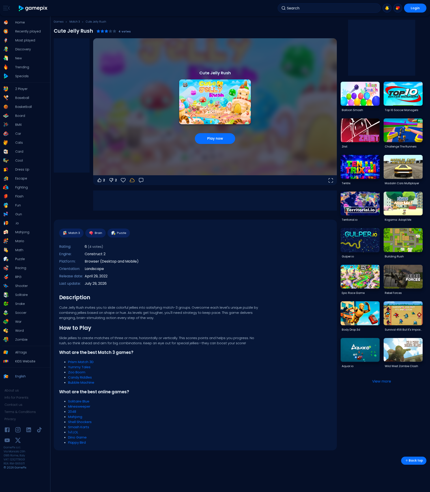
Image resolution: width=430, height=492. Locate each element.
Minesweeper (79, 406)
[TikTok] (39, 430)
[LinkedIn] (28, 430)
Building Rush (394, 256)
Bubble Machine (81, 382)
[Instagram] (18, 430)
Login (415, 8)
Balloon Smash (352, 110)
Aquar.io (347, 366)
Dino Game (77, 437)
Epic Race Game (353, 293)
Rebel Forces (393, 293)
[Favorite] (397, 8)
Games (59, 22)
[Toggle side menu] (5, 8)
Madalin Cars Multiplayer (402, 183)
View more (381, 381)
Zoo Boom (76, 372)
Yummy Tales (79, 367)
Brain (98, 233)
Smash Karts (78, 427)
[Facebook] (7, 430)
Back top (416, 460)
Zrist (344, 146)
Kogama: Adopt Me (398, 220)
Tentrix (346, 183)
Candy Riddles (80, 377)
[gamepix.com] (33, 8)
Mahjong (75, 416)
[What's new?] (387, 8)
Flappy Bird (77, 442)
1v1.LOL (73, 432)
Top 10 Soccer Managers (401, 110)
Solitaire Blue (78, 401)
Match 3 (74, 22)
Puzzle (121, 233)
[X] (18, 441)
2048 (72, 411)
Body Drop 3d (351, 330)
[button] (23, 22)
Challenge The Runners (401, 146)
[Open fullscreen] (330, 180)
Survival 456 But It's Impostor (403, 330)
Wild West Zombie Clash (401, 366)
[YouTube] (7, 441)
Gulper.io (348, 256)
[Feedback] (141, 180)
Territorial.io (349, 220)
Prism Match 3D (81, 361)
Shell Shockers (80, 421)
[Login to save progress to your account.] (132, 180)
